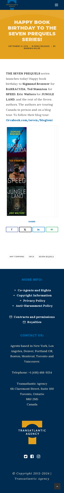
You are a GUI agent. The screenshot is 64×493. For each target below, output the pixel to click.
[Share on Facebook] (12, 229)
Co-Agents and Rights (34, 290)
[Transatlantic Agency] (12, 5)
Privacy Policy (34, 300)
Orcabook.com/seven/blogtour (29, 120)
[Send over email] (52, 229)
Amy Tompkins (17, 256)
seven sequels (46, 256)
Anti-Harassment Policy (34, 306)
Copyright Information (34, 295)
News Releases (42, 46)
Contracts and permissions (34, 317)
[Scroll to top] (57, 486)
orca (31, 256)
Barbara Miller (32, 48)
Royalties (34, 322)
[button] (56, 5)
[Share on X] (25, 229)
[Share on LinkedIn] (38, 229)
